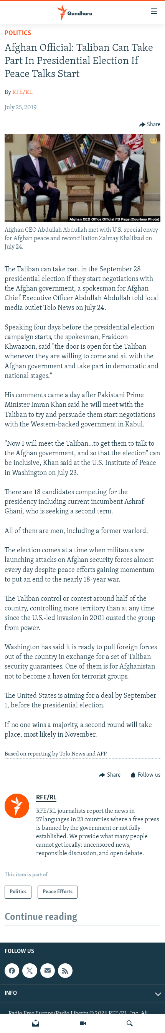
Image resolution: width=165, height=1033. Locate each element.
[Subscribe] (47, 970)
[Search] (129, 1023)
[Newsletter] (36, 1023)
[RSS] (65, 970)
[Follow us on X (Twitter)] (29, 970)
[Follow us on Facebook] (12, 970)
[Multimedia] (82, 1023)
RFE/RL (22, 92)
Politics (18, 33)
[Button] (150, 125)
